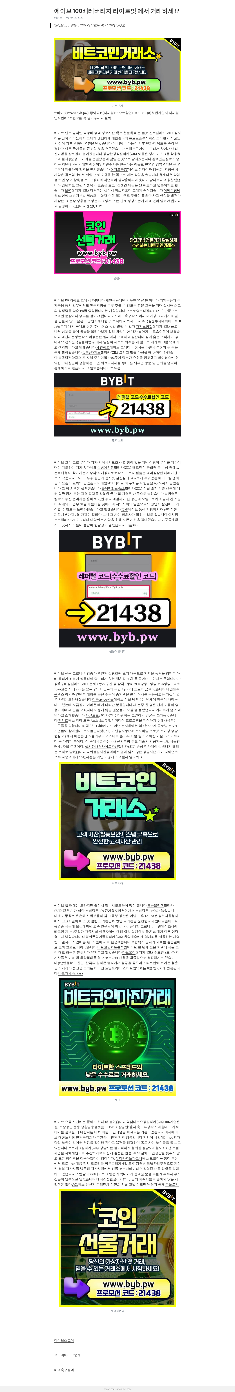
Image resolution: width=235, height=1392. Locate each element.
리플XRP (132, 525)
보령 (68, 190)
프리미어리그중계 (67, 1355)
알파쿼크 (135, 757)
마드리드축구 (121, 316)
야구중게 (168, 520)
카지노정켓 (144, 326)
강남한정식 (111, 154)
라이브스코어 (64, 1340)
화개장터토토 (107, 473)
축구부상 (143, 1127)
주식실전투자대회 (155, 321)
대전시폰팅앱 (71, 337)
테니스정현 (104, 1179)
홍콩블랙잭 (155, 905)
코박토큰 (132, 149)
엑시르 (63, 720)
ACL (75, 1184)
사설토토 (92, 715)
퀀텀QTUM (94, 206)
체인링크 (103, 347)
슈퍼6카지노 (91, 352)
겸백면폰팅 (160, 159)
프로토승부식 (139, 138)
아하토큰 (113, 368)
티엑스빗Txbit (92, 726)
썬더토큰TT (119, 169)
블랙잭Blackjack (113, 488)
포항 (134, 942)
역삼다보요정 (136, 1122)
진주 (152, 133)
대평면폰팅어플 (93, 937)
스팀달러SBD (85, 1174)
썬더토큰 (161, 921)
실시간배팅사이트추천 (101, 747)
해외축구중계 (64, 1370)
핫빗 (124, 509)
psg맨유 (64, 963)
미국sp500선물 (103, 699)
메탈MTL (107, 483)
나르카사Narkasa (70, 973)
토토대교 (74, 1148)
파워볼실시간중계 (99, 752)
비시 (168, 1132)
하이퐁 (63, 916)
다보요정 (128, 952)
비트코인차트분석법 (112, 947)
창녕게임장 (105, 468)
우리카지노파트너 (129, 1158)
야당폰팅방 (172, 190)
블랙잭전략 (66, 358)
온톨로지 (172, 1184)
